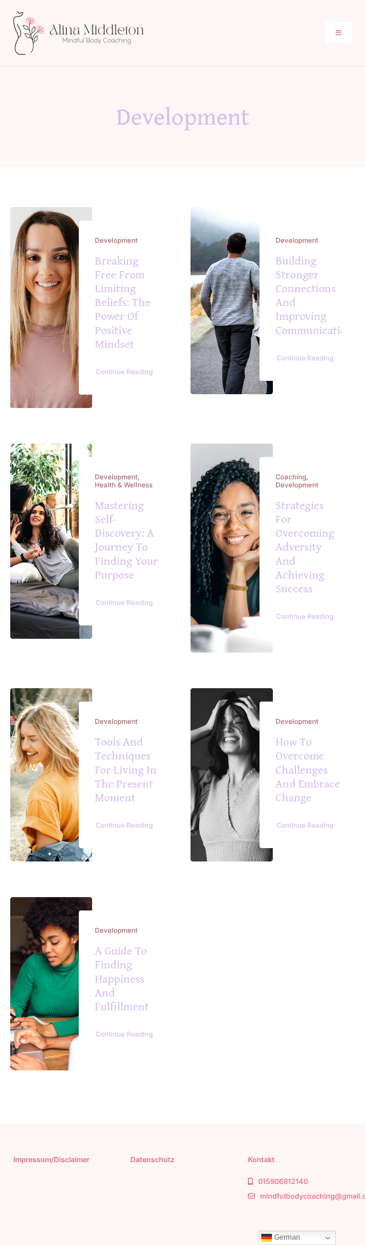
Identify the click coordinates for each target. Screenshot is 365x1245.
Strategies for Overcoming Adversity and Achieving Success (305, 546)
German (286, 1237)
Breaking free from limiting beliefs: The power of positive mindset (122, 302)
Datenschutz (152, 1159)
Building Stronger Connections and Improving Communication (314, 295)
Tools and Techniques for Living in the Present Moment (126, 769)
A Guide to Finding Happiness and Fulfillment (122, 978)
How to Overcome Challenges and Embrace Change (308, 769)
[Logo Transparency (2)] (78, 15)
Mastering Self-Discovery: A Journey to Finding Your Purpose (126, 539)
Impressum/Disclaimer (51, 1159)
